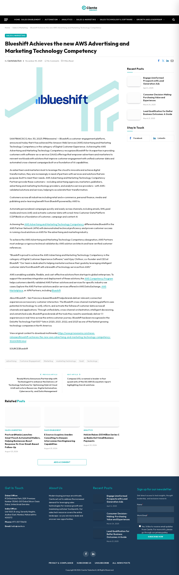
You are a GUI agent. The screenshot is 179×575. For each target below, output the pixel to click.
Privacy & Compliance (61, 563)
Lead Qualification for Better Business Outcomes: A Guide (158, 112)
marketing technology (66, 361)
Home (17, 19)
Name (140, 504)
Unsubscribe (102, 563)
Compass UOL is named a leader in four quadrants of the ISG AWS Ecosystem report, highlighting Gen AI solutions (89, 381)
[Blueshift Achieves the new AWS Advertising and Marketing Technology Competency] (62, 130)
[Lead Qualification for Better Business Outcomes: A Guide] (134, 114)
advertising (11, 361)
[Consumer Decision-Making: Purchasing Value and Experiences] (134, 98)
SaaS (81, 361)
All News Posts (121, 563)
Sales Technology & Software (116, 19)
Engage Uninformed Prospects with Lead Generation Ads (153, 80)
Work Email (142, 515)
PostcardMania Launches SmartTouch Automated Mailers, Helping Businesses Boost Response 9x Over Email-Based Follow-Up (22, 441)
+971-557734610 (19, 522)
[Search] (173, 20)
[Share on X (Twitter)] (163, 61)
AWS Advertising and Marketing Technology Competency (54, 224)
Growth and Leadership (149, 19)
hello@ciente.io (18, 526)
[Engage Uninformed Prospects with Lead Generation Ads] (134, 81)
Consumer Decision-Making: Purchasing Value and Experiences (157, 97)
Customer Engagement (30, 361)
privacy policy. (162, 532)
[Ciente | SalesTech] (89, 7)
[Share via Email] (172, 61)
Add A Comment (62, 462)
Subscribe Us (84, 563)
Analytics (67, 19)
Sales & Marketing (86, 19)
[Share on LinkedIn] (167, 61)
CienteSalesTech (14, 61)
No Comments (53, 61)
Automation (51, 19)
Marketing (48, 361)
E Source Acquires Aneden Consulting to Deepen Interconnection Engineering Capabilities (59, 439)
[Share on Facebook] (158, 61)
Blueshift (56, 290)
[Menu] (6, 20)
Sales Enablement (31, 19)
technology (92, 361)
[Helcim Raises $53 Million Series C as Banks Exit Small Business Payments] (101, 417)
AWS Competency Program (98, 278)
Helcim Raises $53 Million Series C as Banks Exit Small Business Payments (101, 437)
